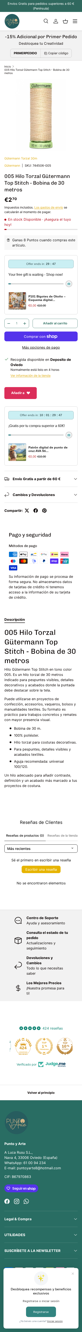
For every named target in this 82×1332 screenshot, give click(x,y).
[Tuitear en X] (27, 510)
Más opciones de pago (41, 347)
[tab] (14, 619)
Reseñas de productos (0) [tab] (25, 835)
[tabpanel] (41, 708)
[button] (65, 21)
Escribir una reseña (41, 869)
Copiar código (58, 53)
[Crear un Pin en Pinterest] (44, 510)
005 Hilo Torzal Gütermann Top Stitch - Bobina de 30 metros (37, 71)
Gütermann (12, 165)
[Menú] (75, 21)
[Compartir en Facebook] (35, 510)
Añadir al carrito (55, 323)
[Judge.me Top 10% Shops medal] (62, 1046)
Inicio (7, 66)
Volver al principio (41, 1092)
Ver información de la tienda (30, 375)
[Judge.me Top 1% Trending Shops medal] (41, 1046)
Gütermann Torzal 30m (20, 158)
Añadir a (17, 393)
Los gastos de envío (48, 207)
